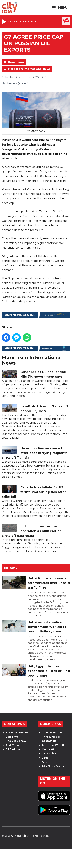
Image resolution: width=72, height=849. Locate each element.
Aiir (24, 835)
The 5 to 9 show (16, 740)
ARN (44, 761)
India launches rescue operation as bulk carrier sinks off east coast (31, 531)
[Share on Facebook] (6, 337)
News (10, 568)
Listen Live (49, 753)
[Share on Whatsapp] (27, 337)
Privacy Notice (51, 736)
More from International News (29, 68)
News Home (16, 61)
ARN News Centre (53, 766)
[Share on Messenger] (16, 337)
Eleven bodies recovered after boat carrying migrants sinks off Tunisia (34, 453)
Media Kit (48, 749)
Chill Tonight (14, 745)
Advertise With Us (53, 745)
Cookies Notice (52, 732)
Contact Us (49, 740)
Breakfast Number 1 (18, 732)
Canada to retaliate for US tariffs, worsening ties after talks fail (34, 492)
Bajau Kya (12, 736)
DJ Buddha (13, 749)
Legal (45, 757)
